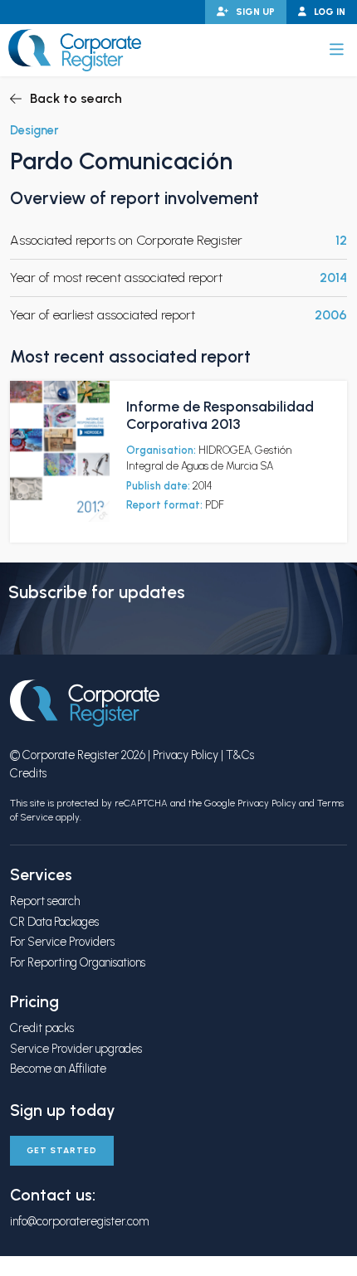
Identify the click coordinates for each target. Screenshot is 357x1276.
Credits (28, 773)
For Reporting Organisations (77, 962)
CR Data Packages (54, 921)
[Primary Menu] (336, 50)
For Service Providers (62, 941)
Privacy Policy (185, 755)
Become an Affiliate (58, 1068)
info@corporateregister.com (79, 1221)
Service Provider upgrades (76, 1048)
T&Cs (240, 755)
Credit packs (42, 1027)
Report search (45, 901)
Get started (62, 1150)
